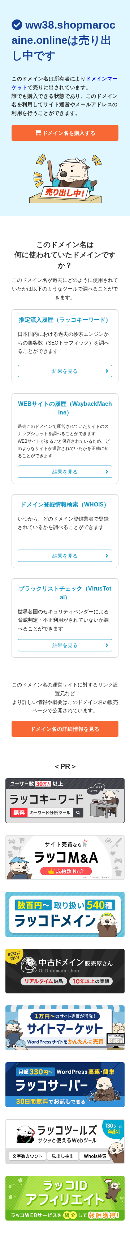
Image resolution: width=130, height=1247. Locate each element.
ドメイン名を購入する (69, 133)
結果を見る (65, 371)
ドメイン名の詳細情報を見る (64, 729)
